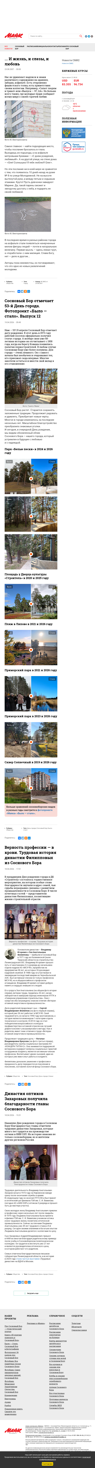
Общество (9, 283)
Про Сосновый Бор (72, 47)
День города (31, 828)
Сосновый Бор (19, 47)
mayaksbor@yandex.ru (46, 1432)
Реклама (62, 46)
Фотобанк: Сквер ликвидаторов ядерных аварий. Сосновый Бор (13, 1374)
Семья (51, 1076)
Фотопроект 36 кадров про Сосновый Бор (12, 1355)
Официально (43, 46)
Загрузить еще (32, 1293)
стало (30, 813)
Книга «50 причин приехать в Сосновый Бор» (13, 1337)
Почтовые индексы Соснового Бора (58, 1400)
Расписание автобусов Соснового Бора (56, 1326)
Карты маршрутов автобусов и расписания (58, 1343)
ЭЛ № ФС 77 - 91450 (58, 1431)
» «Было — (21, 813)
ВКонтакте (77, 1326)
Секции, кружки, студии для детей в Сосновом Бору (57, 1358)
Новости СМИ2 (67, 63)
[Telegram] (22, 291)
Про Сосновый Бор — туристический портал (13, 1329)
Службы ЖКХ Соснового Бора (56, 1406)
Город (26, 283)
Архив (8, 1402)
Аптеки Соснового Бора (57, 1388)
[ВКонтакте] (18, 291)
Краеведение (11, 1395)
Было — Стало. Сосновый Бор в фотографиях (12, 1346)
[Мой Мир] (28, 291)
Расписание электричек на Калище (55, 1335)
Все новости (8, 47)
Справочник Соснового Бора (56, 1350)
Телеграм (76, 1323)
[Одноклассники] (25, 291)
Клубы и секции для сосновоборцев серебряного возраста (58, 1380)
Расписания (32, 46)
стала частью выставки (27, 1259)
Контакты (53, 46)
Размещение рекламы (33, 1435)
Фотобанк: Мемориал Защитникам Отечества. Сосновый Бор (11, 1386)
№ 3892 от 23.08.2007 (41, 282)
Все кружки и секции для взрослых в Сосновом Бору (56, 1368)
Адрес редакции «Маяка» (34, 1426)
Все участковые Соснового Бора (57, 1394)
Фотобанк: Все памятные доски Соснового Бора (13, 1364)
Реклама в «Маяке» (36, 1323)
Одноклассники (79, 1330)
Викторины (10, 1399)
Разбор (8, 1405)
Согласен (47, 1464)
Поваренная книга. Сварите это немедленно (14, 1411)
